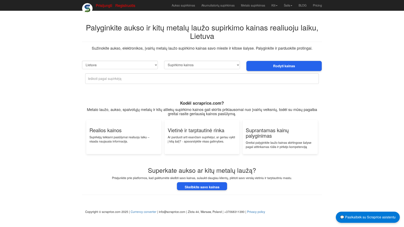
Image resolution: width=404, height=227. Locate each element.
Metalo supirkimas (253, 5)
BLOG (303, 5)
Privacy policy (256, 212)
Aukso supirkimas (183, 5)
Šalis (287, 5)
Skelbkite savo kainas (202, 187)
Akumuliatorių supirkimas (218, 5)
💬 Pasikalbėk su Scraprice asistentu (368, 217)
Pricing (317, 5)
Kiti (273, 5)
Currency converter (143, 212)
